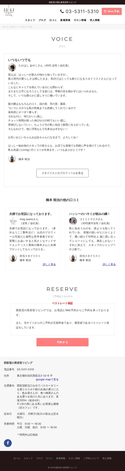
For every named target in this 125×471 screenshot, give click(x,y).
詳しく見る (49, 264)
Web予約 (113, 11)
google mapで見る (47, 379)
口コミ (53, 20)
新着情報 (65, 20)
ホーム (5, 26)
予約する (62, 342)
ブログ (42, 20)
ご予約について (91, 458)
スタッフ (30, 20)
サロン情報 (80, 20)
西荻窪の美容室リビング (66, 467)
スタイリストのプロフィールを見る (62, 173)
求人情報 (95, 20)
